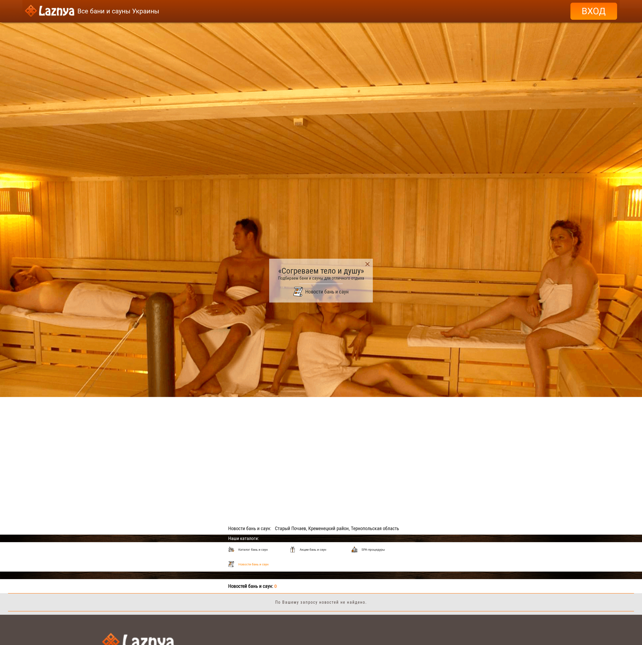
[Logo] (49, 11)
